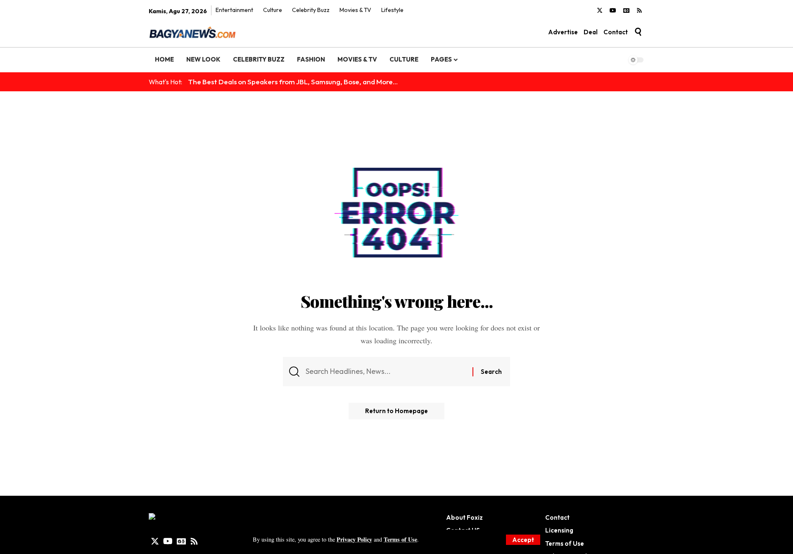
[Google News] (626, 11)
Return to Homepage (396, 411)
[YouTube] (613, 11)
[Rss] (639, 11)
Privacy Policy (354, 539)
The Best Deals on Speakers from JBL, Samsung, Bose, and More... (293, 81)
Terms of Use (400, 539)
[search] (638, 32)
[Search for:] (385, 371)
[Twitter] (600, 11)
